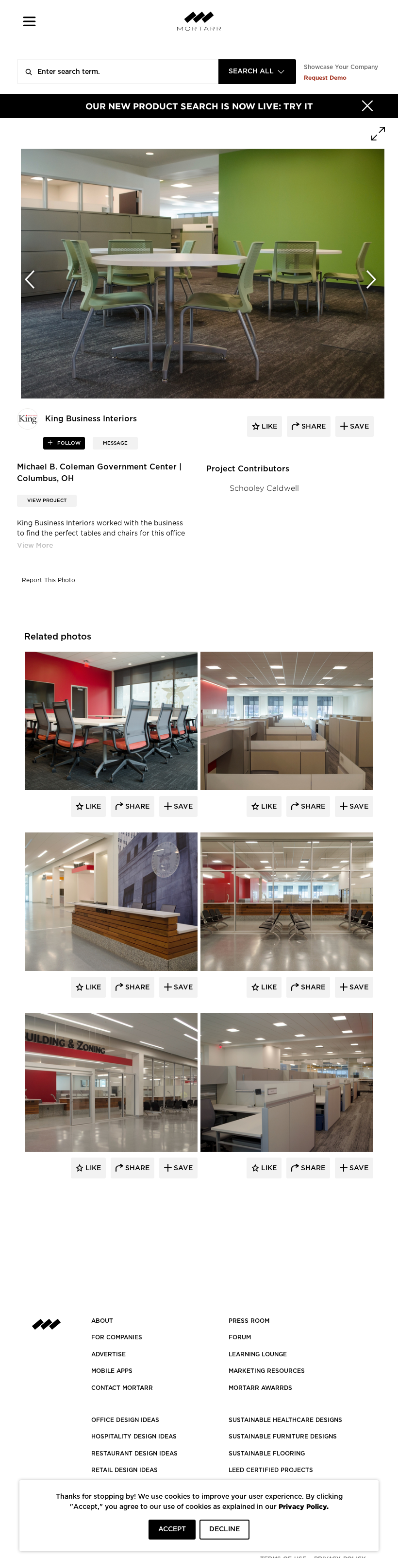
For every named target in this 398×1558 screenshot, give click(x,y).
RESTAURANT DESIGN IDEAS (134, 1453)
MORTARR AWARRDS (260, 1388)
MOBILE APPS (112, 1371)
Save (182, 806)
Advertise (108, 1354)
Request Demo (325, 77)
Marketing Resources (267, 1371)
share (312, 426)
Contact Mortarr (122, 1388)
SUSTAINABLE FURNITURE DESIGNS (283, 1436)
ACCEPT (172, 1529)
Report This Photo (48, 580)
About (102, 1321)
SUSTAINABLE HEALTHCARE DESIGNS (285, 1420)
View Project (46, 500)
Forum (240, 1337)
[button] (29, 21)
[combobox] (257, 71)
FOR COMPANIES (116, 1337)
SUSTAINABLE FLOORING (267, 1453)
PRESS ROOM (249, 1321)
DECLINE (224, 1529)
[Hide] (367, 106)
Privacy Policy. (304, 1506)
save (358, 426)
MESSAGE (115, 443)
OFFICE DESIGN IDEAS (125, 1420)
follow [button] (68, 443)
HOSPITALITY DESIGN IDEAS (134, 1436)
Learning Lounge (258, 1354)
